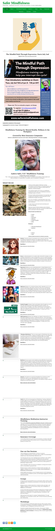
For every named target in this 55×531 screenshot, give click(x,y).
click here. (30, 310)
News (36, 9)
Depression (33, 217)
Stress (32, 215)
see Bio (45, 137)
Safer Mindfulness (16, 3)
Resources (21, 11)
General (32, 232)
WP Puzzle (50, 528)
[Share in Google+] (12, 523)
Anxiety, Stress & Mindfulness (43, 469)
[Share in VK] (6, 523)
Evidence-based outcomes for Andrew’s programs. (38, 236)
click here (34, 205)
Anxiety (32, 214)
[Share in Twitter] (14, 523)
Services (30, 9)
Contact (34, 11)
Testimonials (46, 9)
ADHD (32, 221)
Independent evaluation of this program (11, 123)
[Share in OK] (9, 523)
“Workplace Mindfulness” (36, 226)
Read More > (23, 244)
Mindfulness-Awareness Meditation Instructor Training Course (38, 422)
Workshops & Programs (21, 9)
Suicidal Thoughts (35, 220)
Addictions (33, 218)
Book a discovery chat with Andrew (27, 246)
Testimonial (5, 125)
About (12, 9)
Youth (32, 234)
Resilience (33, 228)
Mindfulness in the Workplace (26, 470)
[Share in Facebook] (4, 523)
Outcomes (29, 11)
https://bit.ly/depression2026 (30, 56)
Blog (41, 9)
